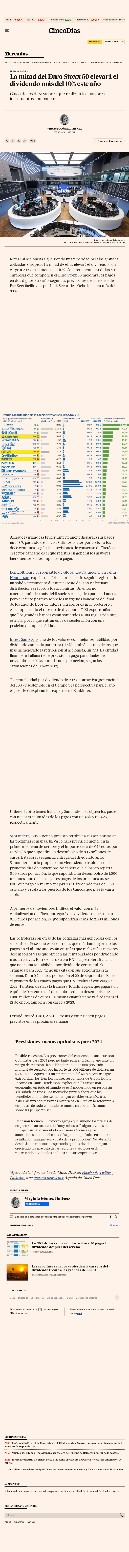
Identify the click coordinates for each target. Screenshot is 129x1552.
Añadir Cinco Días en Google (110, 141)
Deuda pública (79, 63)
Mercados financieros (86, 1297)
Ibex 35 (9, 20)
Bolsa (8, 63)
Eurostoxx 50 (83, 20)
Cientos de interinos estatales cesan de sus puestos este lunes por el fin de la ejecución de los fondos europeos (63, 1491)
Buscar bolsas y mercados (21, 1506)
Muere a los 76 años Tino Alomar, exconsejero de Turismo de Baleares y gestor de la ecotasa (65, 1452)
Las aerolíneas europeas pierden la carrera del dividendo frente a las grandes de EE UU (70, 1268)
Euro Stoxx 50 (69, 275)
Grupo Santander (55, 1297)
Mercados (16, 54)
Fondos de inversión (42, 63)
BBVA (70, 1297)
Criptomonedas (96, 63)
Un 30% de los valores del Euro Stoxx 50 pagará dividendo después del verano (69, 1245)
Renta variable (18, 71)
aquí (79, 1313)
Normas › (114, 1225)
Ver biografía (33, 1204)
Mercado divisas (21, 63)
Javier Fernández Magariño (45, 1275)
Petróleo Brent (57, 20)
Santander (19, 836)
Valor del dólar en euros (114, 20)
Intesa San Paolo (24, 639)
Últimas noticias (114, 63)
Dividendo (23, 1297)
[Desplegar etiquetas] (117, 1297)
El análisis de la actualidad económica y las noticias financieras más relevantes (53, 1216)
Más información (18, 1313)
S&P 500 (31, 20)
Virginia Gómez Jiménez (64, 128)
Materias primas (62, 63)
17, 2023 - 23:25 (64, 132)
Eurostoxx (19, 1522)
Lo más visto (12, 1484)
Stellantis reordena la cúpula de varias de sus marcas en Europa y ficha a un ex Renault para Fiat (67, 1469)
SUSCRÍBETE (94, 42)
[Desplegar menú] (7, 30)
